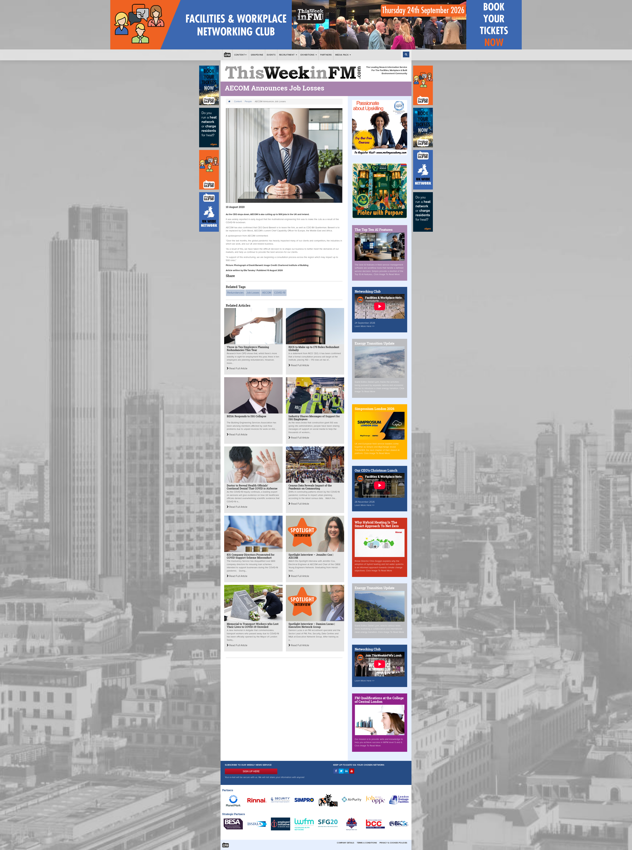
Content (239, 55)
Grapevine (257, 55)
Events (271, 55)
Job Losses (253, 292)
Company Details (345, 843)
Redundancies (235, 292)
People (248, 101)
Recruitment (287, 55)
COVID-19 (279, 292)
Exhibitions (308, 55)
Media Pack (342, 55)
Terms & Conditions (367, 843)
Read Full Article (238, 368)
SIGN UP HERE (251, 771)
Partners (326, 55)
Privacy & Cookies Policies (393, 843)
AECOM (266, 292)
